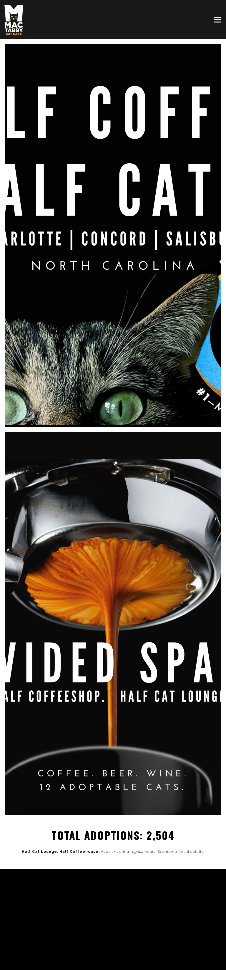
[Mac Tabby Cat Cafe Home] (14, 19)
